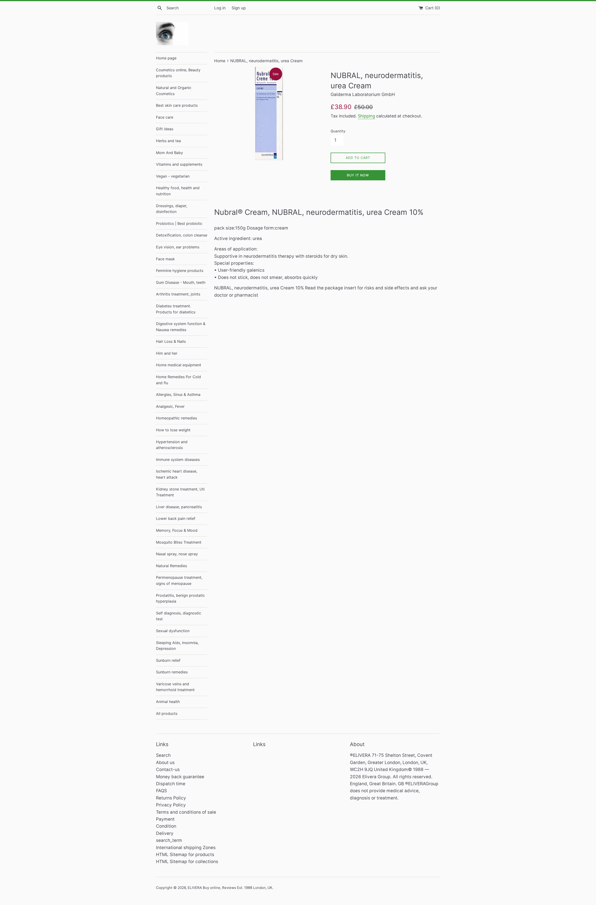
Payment (165, 819)
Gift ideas (164, 129)
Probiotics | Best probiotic (179, 223)
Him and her (166, 353)
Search (163, 755)
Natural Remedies (171, 565)
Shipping (366, 115)
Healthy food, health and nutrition (178, 190)
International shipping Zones (186, 847)
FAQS (161, 790)
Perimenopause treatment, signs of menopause (179, 580)
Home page (166, 58)
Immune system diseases (178, 459)
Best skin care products (177, 105)
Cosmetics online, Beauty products (178, 73)
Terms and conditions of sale (186, 812)
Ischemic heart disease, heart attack (176, 474)
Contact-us (168, 769)
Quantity (338, 131)
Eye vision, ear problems (177, 247)
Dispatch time (170, 783)
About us (165, 762)
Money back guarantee (180, 776)
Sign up (239, 7)
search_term (169, 840)
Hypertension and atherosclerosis (171, 444)
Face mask (165, 259)
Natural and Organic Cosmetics (173, 90)
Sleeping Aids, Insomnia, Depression (177, 645)
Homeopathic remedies (176, 418)
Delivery (164, 833)
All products (166, 713)
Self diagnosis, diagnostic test (178, 616)
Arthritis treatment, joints (178, 294)
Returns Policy (171, 798)
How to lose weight (173, 430)
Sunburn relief (168, 660)
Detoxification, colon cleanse (181, 235)
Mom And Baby (169, 152)
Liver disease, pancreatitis (179, 506)
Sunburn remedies (172, 672)
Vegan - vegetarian (173, 176)
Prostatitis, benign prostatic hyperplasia (180, 598)
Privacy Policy (171, 805)
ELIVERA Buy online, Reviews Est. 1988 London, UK (230, 887)
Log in (220, 7)
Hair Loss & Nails (171, 341)
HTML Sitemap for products (185, 854)
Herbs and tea (168, 140)
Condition (166, 826)
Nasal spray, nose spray (177, 554)
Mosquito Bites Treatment (178, 542)
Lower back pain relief (175, 518)
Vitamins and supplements (179, 164)
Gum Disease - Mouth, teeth (180, 282)
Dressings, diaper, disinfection (171, 208)
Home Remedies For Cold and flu (178, 379)
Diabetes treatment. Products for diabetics (175, 309)
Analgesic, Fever (170, 406)
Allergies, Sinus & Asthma (178, 394)
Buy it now (358, 175)
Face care (164, 117)
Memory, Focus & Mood (176, 530)
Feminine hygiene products (179, 270)
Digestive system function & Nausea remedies (180, 326)
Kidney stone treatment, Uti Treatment (180, 492)
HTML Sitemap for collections (187, 861)
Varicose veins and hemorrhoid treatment (175, 687)
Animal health (168, 701)
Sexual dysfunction (173, 630)
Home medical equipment (178, 365)
